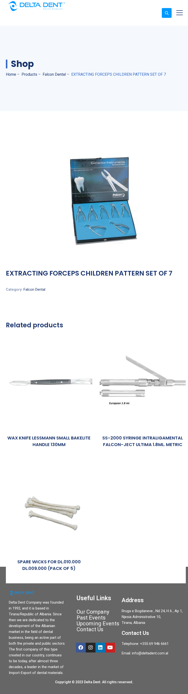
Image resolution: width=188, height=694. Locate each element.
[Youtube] (110, 647)
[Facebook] (81, 647)
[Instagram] (90, 647)
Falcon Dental (34, 289)
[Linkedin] (100, 647)
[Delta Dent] (36, 6)
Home (11, 74)
